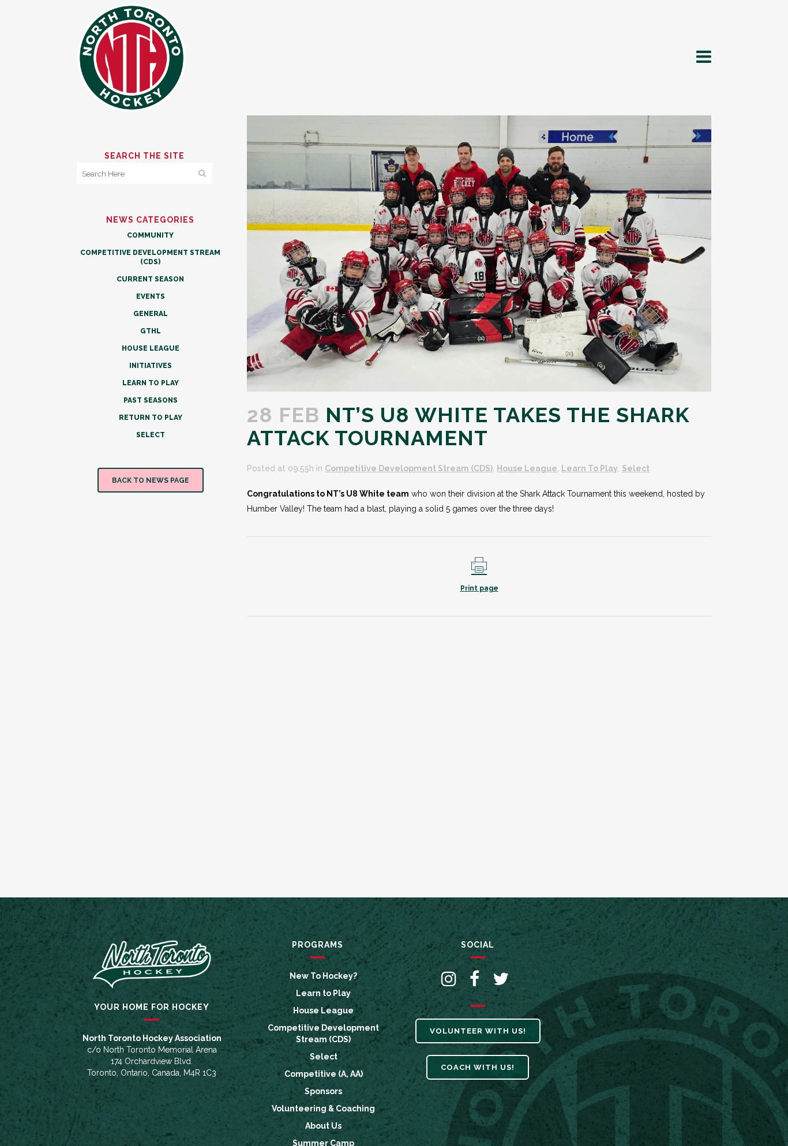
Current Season (150, 279)
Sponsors (323, 1091)
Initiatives (150, 366)
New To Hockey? (323, 975)
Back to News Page (150, 480)
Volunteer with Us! (478, 1031)
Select (150, 435)
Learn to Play (323, 993)
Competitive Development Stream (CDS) (409, 468)
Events (150, 296)
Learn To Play (150, 383)
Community (150, 235)
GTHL (150, 331)
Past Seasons (150, 400)
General (150, 314)
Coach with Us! (478, 1067)
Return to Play (150, 418)
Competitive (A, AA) (323, 1074)
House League (150, 348)
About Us (323, 1125)
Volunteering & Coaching (323, 1108)
